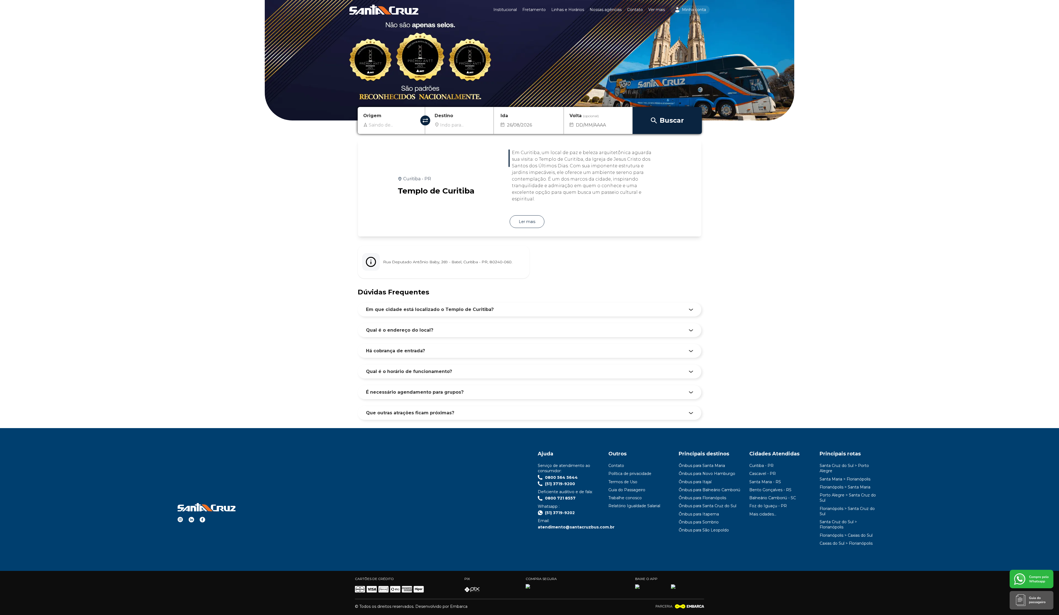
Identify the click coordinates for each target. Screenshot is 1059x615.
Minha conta (694, 9)
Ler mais (527, 221)
